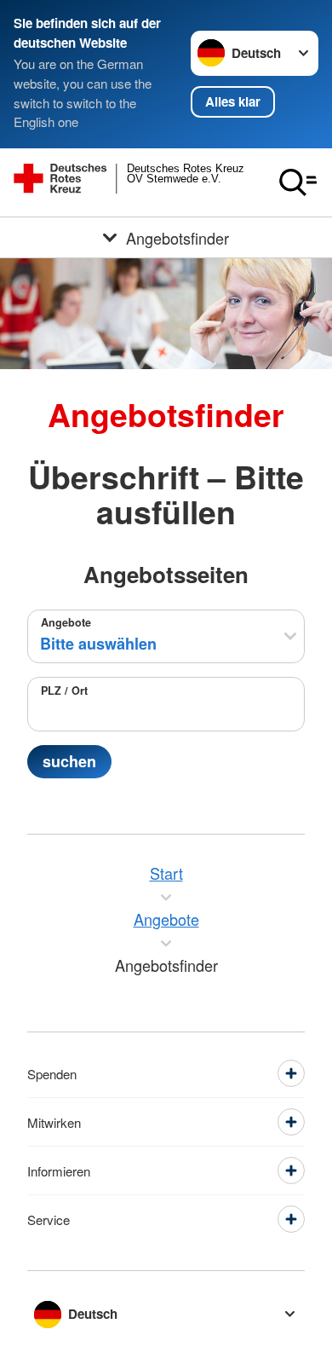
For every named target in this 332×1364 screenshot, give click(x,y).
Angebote (66, 622)
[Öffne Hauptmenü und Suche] (298, 182)
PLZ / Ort (64, 690)
